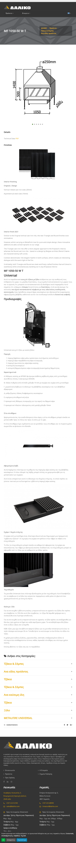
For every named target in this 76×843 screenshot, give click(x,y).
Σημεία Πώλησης (46, 774)
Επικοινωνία (10, 770)
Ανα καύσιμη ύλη (14, 694)
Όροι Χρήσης (10, 778)
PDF (17, 138)
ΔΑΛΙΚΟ (44, 28)
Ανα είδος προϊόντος (48, 33)
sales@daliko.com (12, 806)
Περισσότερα (22, 840)
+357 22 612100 (12, 803)
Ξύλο (7, 710)
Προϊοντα (8, 13)
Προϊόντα (53, 28)
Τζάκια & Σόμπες (47, 31)
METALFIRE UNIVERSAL (18, 718)
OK (3, 840)
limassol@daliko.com (50, 806)
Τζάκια (8, 679)
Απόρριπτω (11, 840)
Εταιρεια (25, 13)
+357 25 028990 (48, 803)
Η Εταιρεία (44, 770)
